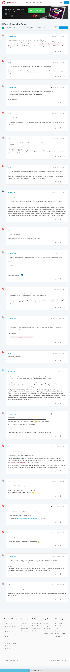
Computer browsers (9, 623)
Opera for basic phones (12, 651)
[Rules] (37, 2)
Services (24, 619)
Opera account (25, 626)
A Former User (12, 36)
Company (59, 619)
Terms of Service (48, 633)
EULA (45, 631)
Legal (45, 619)
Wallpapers (24, 628)
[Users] (30, 2)
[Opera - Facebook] (4, 661)
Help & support (37, 623)
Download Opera (38, 10)
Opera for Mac (9, 629)
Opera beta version (10, 634)
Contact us (58, 636)
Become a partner (60, 633)
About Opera (59, 623)
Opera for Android (10, 643)
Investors (58, 631)
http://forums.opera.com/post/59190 (21, 428)
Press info (58, 626)
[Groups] (34, 2)
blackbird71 (11, 192)
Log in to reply (63, 27)
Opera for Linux (9, 631)
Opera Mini (8, 645)
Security (45, 623)
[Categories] (20, 2)
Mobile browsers (8, 640)
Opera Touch (8, 648)
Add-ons (23, 623)
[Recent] (24, 2)
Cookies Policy (47, 628)
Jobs (56, 628)
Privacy (45, 626)
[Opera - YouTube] (10, 661)
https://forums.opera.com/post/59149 (19, 93)
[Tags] (27, 2)
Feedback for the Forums (11, 28)
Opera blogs (36, 626)
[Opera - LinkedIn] (14, 661)
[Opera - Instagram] (17, 661)
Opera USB (8, 636)
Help (34, 619)
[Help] (41, 2)
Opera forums (36, 628)
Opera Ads (24, 631)
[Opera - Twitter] (7, 661)
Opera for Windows (10, 626)
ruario (9, 62)
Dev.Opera (35, 631)
